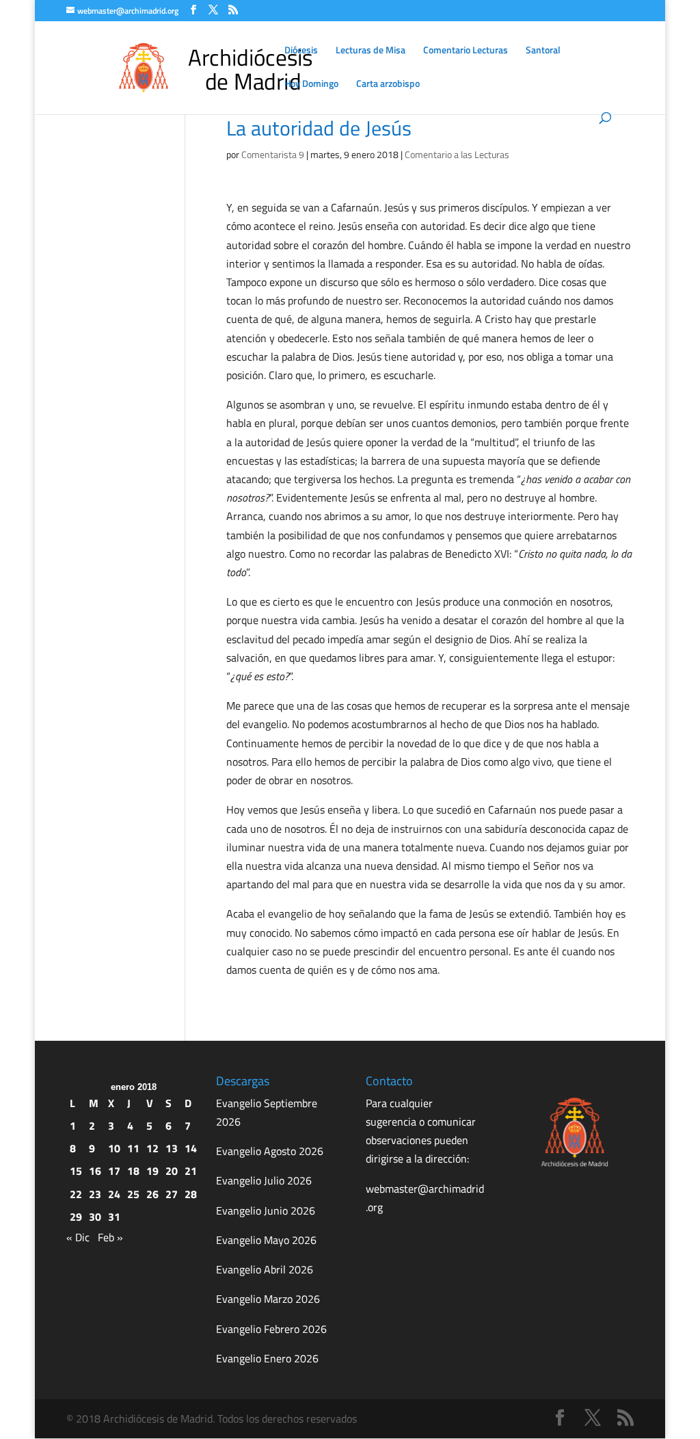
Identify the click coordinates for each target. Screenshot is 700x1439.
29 (76, 1216)
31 (114, 1216)
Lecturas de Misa (370, 51)
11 (133, 1148)
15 (76, 1171)
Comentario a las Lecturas (457, 154)
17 (114, 1171)
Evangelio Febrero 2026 (271, 1329)
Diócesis (301, 51)
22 (76, 1194)
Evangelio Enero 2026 (267, 1358)
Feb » (110, 1237)
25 (133, 1194)
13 (171, 1148)
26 (152, 1194)
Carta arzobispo (388, 84)
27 (171, 1194)
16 (95, 1171)
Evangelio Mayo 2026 (266, 1240)
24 (114, 1194)
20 (171, 1171)
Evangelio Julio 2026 (264, 1180)
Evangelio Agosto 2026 (269, 1151)
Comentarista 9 (272, 154)
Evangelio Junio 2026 (265, 1210)
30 (95, 1216)
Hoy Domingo (311, 84)
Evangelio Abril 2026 (264, 1269)
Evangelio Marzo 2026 (268, 1299)
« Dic (78, 1237)
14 (191, 1148)
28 (191, 1194)
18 (133, 1171)
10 (114, 1148)
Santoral (543, 51)
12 (152, 1148)
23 (95, 1194)
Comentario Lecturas (465, 51)
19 (152, 1171)
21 (191, 1171)
